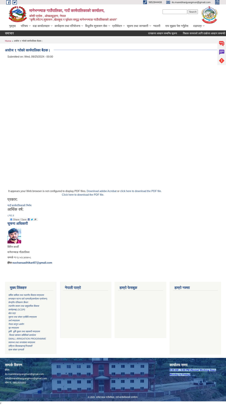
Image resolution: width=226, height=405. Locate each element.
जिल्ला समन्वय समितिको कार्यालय (22, 335)
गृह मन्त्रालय (13, 327)
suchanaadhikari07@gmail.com (32, 262)
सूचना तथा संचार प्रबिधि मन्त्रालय (22, 317)
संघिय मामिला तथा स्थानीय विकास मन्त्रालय (26, 295)
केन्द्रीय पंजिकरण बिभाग (18, 302)
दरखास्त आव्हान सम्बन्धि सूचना (157, 33)
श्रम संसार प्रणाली (16, 349)
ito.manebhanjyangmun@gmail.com (24, 374)
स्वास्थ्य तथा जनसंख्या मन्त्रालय (21, 342)
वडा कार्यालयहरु (41, 26)
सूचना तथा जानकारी (137, 26)
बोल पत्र (12, 313)
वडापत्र (197, 26)
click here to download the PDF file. (141, 191)
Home (8, 41)
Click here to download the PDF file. (83, 194)
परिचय (24, 26)
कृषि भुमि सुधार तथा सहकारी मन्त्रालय (24, 331)
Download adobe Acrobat (102, 191)
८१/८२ (10, 215)
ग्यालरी (156, 26)
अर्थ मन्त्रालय (14, 320)
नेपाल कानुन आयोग (16, 324)
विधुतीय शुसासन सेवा (96, 26)
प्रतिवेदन (117, 26)
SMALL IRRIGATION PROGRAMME (27, 338)
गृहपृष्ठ (12, 26)
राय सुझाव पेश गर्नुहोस (176, 26)
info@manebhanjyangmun (19, 378)
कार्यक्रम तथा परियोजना (67, 26)
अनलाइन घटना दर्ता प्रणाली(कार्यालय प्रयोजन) (27, 298)
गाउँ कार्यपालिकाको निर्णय (19, 205)
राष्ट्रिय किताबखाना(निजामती (20, 346)
